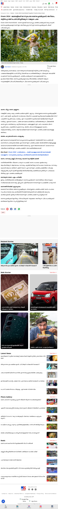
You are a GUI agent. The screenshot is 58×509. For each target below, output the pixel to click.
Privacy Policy (40, 493)
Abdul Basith (8, 66)
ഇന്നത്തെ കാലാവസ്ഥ (18, 9)
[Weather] (43, 4)
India (21, 7)
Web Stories (51, 7)
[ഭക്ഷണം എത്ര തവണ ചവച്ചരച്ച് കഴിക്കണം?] (43, 313)
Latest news (6, 7)
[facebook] (11, 209)
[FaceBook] (29, 489)
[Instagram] (35, 489)
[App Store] (33, 501)
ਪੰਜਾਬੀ (27, 1)
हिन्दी (2, 1)
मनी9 (34, 1)
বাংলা (24, 1)
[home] (1, 7)
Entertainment (27, 7)
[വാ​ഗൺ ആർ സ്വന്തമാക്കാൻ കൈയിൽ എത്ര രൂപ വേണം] (43, 275)
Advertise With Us (19, 493)
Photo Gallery (6, 397)
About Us (10, 493)
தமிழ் (31, 1)
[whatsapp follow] (19, 209)
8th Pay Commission (49, 9)
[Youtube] (7, 209)
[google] (52, 66)
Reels (3, 440)
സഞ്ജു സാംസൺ (38, 9)
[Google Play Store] (24, 500)
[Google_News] (15, 209)
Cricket (17, 7)
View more (52, 272)
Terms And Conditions (50, 493)
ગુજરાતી (20, 1)
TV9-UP (37, 1)
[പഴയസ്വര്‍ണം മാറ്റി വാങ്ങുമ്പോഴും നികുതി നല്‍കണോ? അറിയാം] (14, 275)
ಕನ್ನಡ (9, 1)
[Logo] (2, 3)
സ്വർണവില (29, 9)
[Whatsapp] (49, 3)
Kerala (12, 7)
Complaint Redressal (30, 493)
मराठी (16, 1)
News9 (5, 1)
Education (40, 7)
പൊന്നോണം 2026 (7, 9)
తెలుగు (12, 1)
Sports (45, 7)
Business (34, 7)
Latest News (6, 353)
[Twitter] (32, 489)
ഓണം (3, 212)
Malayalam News (5, 13)
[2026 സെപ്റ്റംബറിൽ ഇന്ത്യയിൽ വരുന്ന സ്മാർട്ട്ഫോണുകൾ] (14, 313)
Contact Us (4, 493)
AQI (46, 4)
